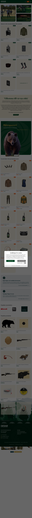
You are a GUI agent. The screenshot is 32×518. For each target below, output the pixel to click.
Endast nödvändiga (21, 260)
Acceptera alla (10, 260)
